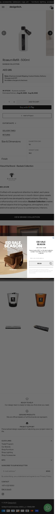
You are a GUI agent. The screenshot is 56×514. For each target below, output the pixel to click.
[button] (41, 263)
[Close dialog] (53, 237)
